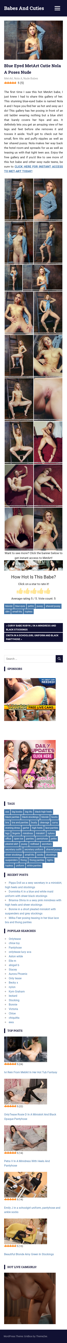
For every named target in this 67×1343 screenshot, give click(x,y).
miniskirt (40, 833)
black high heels (43, 811)
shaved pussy (53, 606)
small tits (17, 611)
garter (26, 827)
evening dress (12, 827)
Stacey (13, 969)
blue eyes (20, 606)
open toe (18, 838)
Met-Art (8, 78)
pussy (40, 606)
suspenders (11, 860)
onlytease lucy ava (20, 952)
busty (34, 822)
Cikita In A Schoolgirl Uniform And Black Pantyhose (32, 637)
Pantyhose (15, 947)
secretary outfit (13, 849)
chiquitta (14, 1017)
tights (50, 860)
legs (7, 833)
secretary (47, 844)
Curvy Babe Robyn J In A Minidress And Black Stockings (31, 627)
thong (23, 860)
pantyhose (42, 838)
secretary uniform (33, 849)
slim (7, 611)
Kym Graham (17, 991)
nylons (51, 833)
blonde (9, 606)
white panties (34, 865)
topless (28, 611)
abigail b (14, 965)
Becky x (13, 982)
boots (54, 817)
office (8, 838)
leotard (13, 995)
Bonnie (13, 1004)
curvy (55, 822)
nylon (12, 987)
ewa (11, 1022)
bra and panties (20, 822)
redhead (34, 844)
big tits (28, 811)
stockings (51, 854)
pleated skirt (11, 844)
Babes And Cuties (24, 8)
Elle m (12, 960)
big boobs (17, 811)
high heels (37, 827)
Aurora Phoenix (18, 973)
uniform (20, 865)
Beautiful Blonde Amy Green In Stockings (29, 1254)
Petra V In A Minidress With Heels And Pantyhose (27, 1163)
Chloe (12, 1013)
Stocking (14, 1000)
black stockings (30, 817)
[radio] (20, 591)
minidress (28, 833)
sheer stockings (13, 854)
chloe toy (14, 943)
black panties (12, 817)
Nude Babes (30, 78)
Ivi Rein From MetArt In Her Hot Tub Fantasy (30, 1072)
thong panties (37, 860)
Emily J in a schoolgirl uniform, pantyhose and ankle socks (32, 1210)
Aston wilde (16, 956)
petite (31, 606)
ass (7, 811)
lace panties (51, 827)
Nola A (18, 78)
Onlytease (15, 938)
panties (30, 838)
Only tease (15, 978)
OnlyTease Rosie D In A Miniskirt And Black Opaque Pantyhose (30, 1117)
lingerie (16, 833)
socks (40, 854)
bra (7, 822)
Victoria (13, 1009)
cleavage (44, 822)
